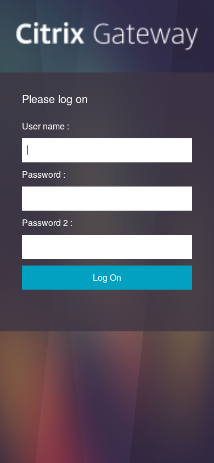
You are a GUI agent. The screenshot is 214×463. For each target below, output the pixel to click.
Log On (107, 277)
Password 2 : (47, 222)
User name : (45, 126)
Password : (43, 174)
